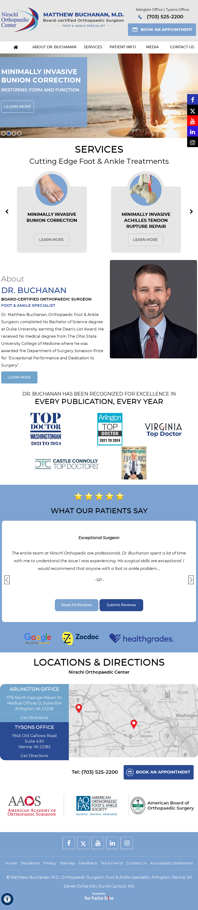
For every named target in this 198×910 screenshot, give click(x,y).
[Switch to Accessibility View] (7, 899)
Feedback (87, 863)
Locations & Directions (99, 663)
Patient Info (123, 47)
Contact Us (182, 47)
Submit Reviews (121, 605)
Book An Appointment (166, 30)
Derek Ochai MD (80, 886)
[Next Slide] (191, 579)
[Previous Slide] (7, 579)
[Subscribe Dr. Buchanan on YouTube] (192, 120)
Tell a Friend (112, 863)
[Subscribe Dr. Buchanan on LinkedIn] (192, 131)
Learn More (17, 107)
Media (152, 47)
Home (16, 47)
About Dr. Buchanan (54, 47)
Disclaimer (30, 863)
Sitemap (67, 863)
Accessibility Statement (171, 863)
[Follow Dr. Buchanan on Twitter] (192, 110)
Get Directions (34, 717)
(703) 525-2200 (165, 16)
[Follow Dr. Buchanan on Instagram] (192, 142)
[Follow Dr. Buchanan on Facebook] (192, 99)
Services (93, 47)
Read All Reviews (76, 605)
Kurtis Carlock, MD (116, 886)
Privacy (49, 863)
